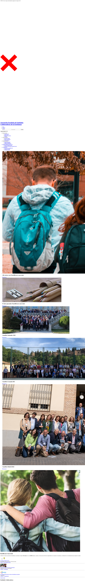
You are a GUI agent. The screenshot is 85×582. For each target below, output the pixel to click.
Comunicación (6, 576)
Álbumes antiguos (7, 149)
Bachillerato (6, 569)
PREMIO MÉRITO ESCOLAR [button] (7, 144)
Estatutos (5, 136)
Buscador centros (7, 138)
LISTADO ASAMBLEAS (8, 148)
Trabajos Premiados (7, 142)
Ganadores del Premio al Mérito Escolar (10, 146)
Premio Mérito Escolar (7, 562)
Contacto (3, 127)
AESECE (1, 569)
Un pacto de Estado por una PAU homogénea (7, 567)
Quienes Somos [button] (4, 133)
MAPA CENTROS (7, 139)
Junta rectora (6, 134)
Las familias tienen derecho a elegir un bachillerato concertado (10, 574)
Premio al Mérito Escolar (8, 145)
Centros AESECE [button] (5, 137)
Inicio (3, 126)
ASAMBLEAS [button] (4, 147)
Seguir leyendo (2, 577)
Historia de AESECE (7, 135)
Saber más (4, 277)
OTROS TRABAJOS (7, 143)
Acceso (3, 128)
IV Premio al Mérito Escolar (4, 560)
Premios (1, 562)
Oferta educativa (6, 140)
